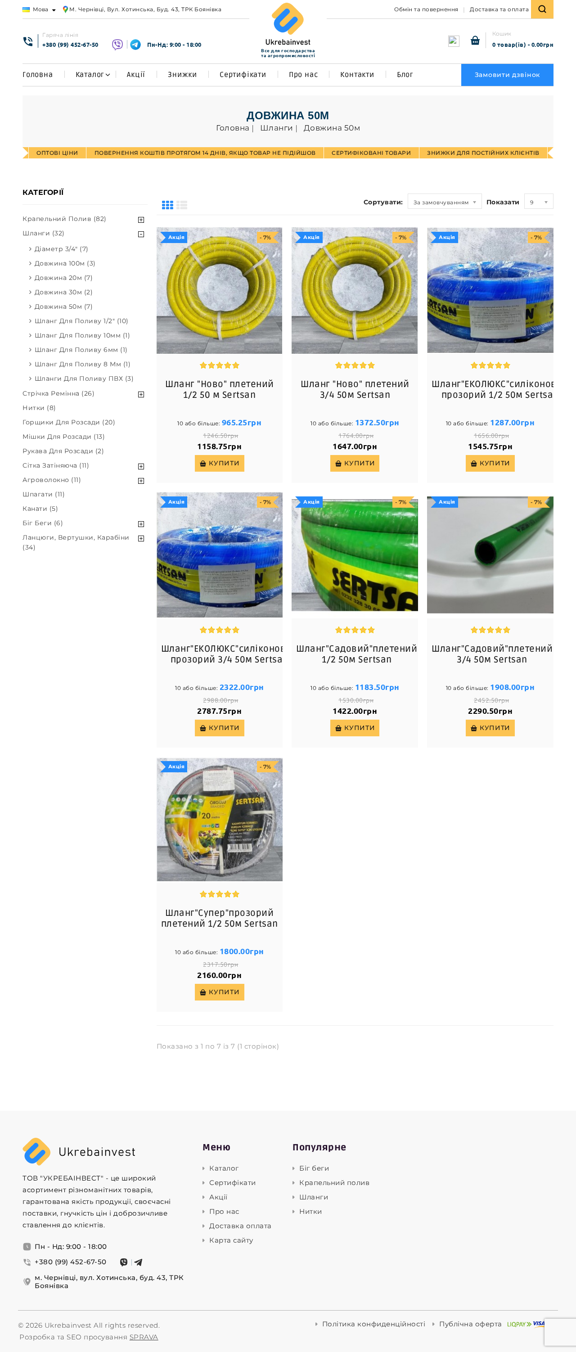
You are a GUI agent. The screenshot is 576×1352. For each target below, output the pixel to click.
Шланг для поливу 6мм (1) (81, 350)
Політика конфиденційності (374, 1324)
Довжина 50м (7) (64, 306)
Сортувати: (383, 202)
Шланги (313, 1197)
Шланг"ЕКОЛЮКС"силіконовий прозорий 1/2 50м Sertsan (500, 390)
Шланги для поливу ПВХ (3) (84, 378)
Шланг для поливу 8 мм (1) (83, 364)
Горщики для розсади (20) (68, 422)
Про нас (303, 74)
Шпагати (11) (43, 494)
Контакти (357, 74)
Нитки (310, 1212)
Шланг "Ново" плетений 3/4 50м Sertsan (355, 390)
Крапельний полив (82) (64, 219)
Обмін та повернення (426, 9)
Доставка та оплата (499, 9)
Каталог (90, 74)
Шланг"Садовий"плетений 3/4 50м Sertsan (492, 654)
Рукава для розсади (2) (63, 451)
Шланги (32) (43, 233)
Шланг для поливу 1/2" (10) (82, 321)
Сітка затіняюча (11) (55, 465)
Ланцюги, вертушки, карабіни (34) (76, 542)
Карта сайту (231, 1240)
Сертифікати (243, 74)
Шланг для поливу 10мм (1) (82, 335)
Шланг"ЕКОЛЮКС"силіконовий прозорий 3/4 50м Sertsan (229, 654)
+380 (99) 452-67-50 (70, 44)
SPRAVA (144, 1337)
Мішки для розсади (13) (63, 437)
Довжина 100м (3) (65, 263)
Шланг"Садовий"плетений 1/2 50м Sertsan (356, 654)
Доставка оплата (240, 1226)
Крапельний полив (334, 1183)
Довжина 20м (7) (64, 278)
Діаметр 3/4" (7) (62, 249)
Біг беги (314, 1168)
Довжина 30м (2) (64, 292)
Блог (405, 74)
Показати (503, 202)
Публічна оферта (470, 1324)
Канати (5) (40, 509)
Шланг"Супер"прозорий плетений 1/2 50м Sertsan (219, 918)
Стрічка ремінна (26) (58, 393)
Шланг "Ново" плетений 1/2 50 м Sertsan (219, 390)
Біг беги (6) (42, 523)
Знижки (182, 74)
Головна (37, 74)
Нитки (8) (39, 408)
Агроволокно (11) (51, 480)
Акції (136, 74)
